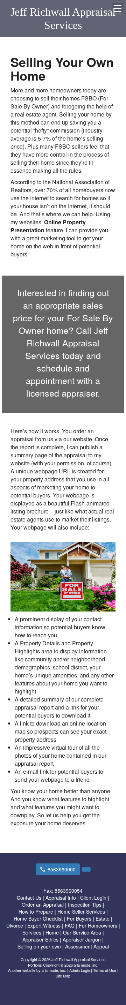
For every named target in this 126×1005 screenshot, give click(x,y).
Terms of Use (104, 970)
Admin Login (79, 970)
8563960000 (62, 869)
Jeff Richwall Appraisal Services (62, 18)
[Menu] (117, 8)
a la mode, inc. (54, 970)
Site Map (63, 975)
